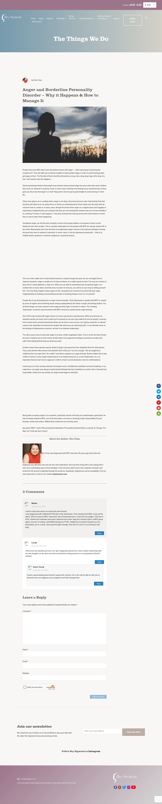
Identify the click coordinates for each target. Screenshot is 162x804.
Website (26, 673)
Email (25, 661)
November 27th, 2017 (40, 570)
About (41, 18)
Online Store (132, 20)
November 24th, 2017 (39, 546)
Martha (34, 503)
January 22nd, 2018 (39, 506)
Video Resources (86, 18)
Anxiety (49, 18)
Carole (34, 543)
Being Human (72, 17)
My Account (36, 22)
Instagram (94, 751)
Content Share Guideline (59, 783)
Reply (99, 533)
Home (33, 18)
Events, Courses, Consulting (104, 17)
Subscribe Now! (134, 732)
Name (25, 650)
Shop (116, 18)
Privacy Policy (72, 783)
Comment (27, 611)
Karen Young (38, 567)
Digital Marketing (36, 783)
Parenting (60, 18)
